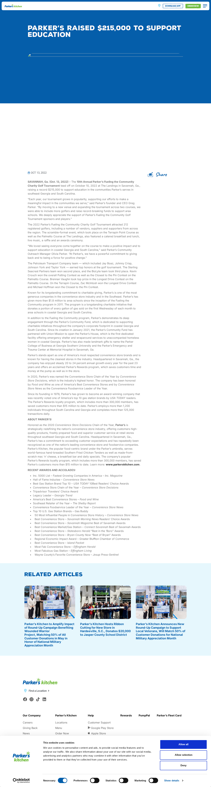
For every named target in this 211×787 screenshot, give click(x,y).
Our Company (32, 715)
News (26, 733)
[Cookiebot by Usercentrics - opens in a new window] (21, 780)
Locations (61, 722)
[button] (158, 174)
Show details (171, 780)
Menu (58, 728)
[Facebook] (25, 699)
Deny (183, 765)
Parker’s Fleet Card (169, 715)
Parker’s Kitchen (66, 715)
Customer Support (99, 722)
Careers (27, 722)
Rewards (126, 715)
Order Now (62, 733)
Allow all (183, 744)
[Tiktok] (38, 699)
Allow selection (183, 754)
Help (91, 715)
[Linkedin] (44, 699)
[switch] (94, 780)
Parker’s (120, 425)
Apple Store (98, 733)
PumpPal (144, 715)
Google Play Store (102, 728)
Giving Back (30, 728)
